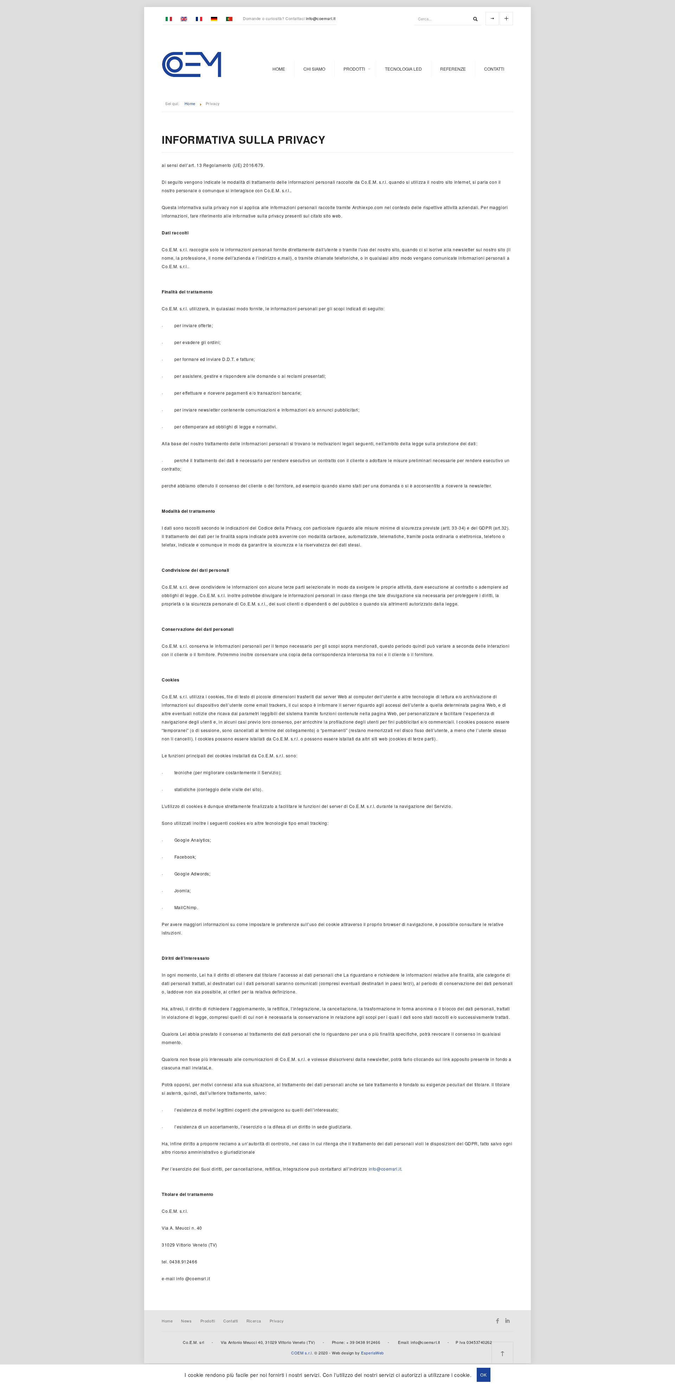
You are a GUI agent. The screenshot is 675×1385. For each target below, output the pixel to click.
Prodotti (354, 69)
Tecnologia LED (403, 69)
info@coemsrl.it (320, 18)
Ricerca (253, 1320)
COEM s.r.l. (302, 1352)
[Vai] (475, 19)
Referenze (453, 69)
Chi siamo (314, 69)
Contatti (494, 69)
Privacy (277, 1320)
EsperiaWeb (372, 1352)
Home (278, 69)
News (186, 1320)
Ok (483, 1375)
